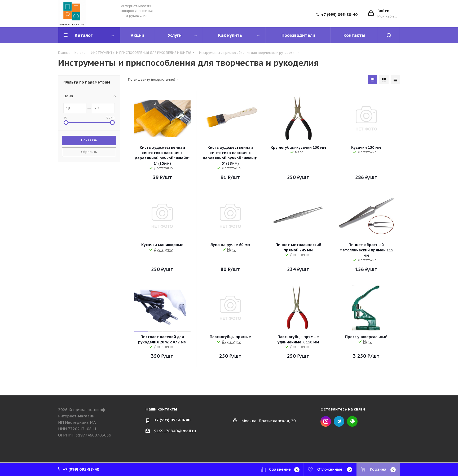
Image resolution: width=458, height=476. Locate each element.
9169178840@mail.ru (175, 430)
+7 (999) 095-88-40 (339, 14)
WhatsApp (352, 421)
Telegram (339, 421)
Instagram (325, 421)
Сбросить (89, 152)
